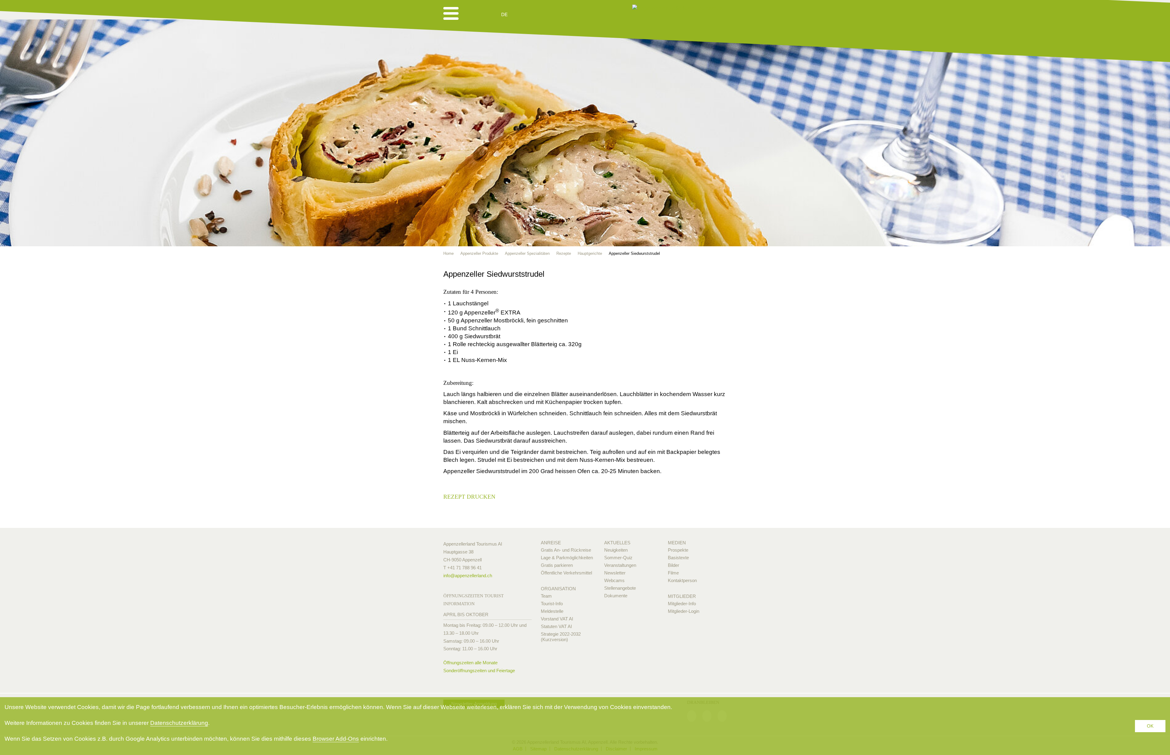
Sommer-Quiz (618, 557)
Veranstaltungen (620, 565)
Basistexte (678, 557)
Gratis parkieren (557, 565)
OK (1150, 726)
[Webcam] (521, 14)
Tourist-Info (552, 603)
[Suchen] (537, 14)
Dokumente (615, 595)
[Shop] (551, 14)
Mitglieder (682, 596)
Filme (673, 572)
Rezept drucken (469, 496)
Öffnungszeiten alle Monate (470, 662)
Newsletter (615, 572)
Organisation (558, 588)
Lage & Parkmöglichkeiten (567, 557)
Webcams (614, 580)
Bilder (673, 565)
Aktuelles (617, 542)
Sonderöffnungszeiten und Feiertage (479, 670)
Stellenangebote (620, 588)
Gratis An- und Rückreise (566, 550)
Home (448, 253)
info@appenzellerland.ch (467, 575)
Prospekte (678, 550)
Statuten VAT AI (556, 626)
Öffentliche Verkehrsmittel (566, 572)
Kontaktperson (682, 580)
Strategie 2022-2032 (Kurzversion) (561, 636)
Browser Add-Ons (336, 739)
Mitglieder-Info (682, 603)
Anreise (551, 542)
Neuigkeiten (616, 550)
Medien (677, 542)
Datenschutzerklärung (179, 723)
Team (546, 596)
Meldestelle (552, 611)
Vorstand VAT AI (557, 618)
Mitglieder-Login (683, 611)
